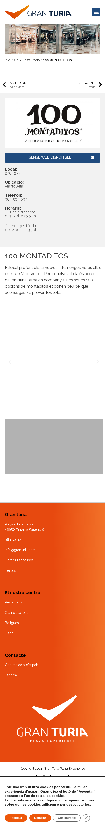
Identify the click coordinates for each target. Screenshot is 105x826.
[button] (96, 12)
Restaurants (14, 602)
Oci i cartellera (16, 612)
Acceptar (16, 818)
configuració (51, 800)
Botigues (12, 623)
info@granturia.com (20, 550)
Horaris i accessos (19, 560)
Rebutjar (40, 818)
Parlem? (11, 675)
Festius (10, 570)
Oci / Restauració (27, 60)
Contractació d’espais (22, 665)
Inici (8, 60)
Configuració (67, 818)
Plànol (10, 633)
